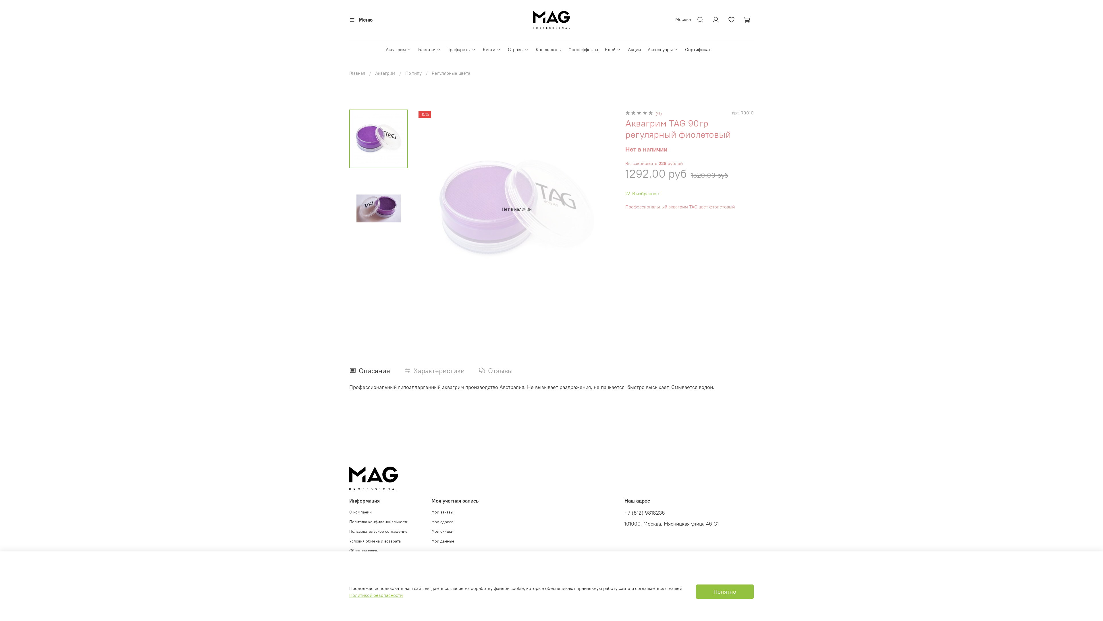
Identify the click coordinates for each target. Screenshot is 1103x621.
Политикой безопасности (376, 595)
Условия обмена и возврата (375, 541)
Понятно (725, 591)
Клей (610, 49)
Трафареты (459, 49)
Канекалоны (549, 49)
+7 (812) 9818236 (644, 513)
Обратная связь (363, 550)
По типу (413, 73)
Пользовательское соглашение (378, 531)
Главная (357, 73)
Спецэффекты (583, 49)
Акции (634, 49)
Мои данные (442, 541)
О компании (360, 512)
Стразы (515, 49)
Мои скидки (442, 531)
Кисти (489, 49)
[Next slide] (605, 209)
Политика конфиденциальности (378, 521)
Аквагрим (396, 49)
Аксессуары (660, 49)
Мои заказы (442, 512)
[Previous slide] (428, 209)
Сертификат (697, 49)
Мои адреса (442, 521)
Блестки (426, 49)
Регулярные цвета (451, 73)
